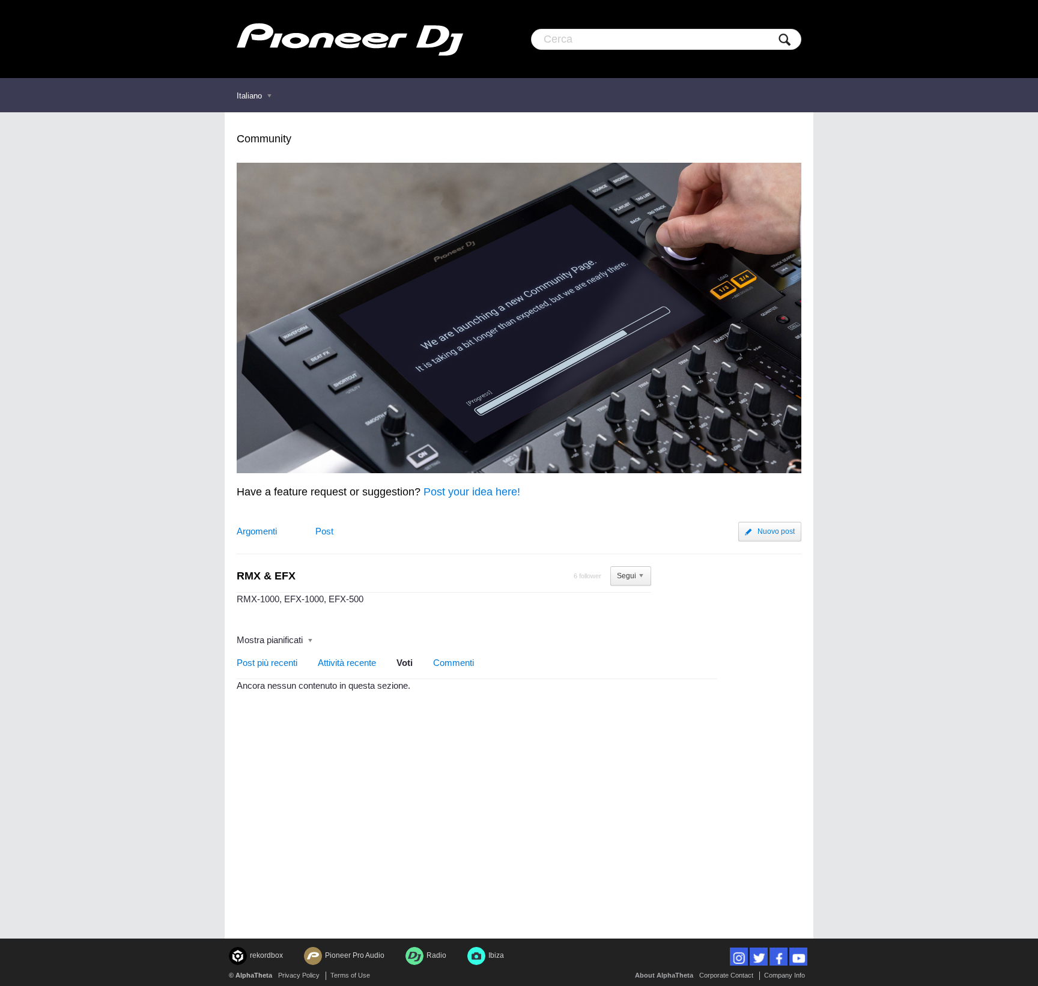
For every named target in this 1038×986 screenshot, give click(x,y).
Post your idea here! (471, 492)
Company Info (784, 975)
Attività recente (347, 663)
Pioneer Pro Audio (354, 955)
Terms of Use (350, 975)
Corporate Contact (726, 975)
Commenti (453, 663)
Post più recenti (267, 663)
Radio (436, 955)
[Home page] (350, 39)
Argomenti (257, 531)
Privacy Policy (299, 975)
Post (324, 531)
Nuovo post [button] (776, 531)
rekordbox (266, 955)
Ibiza (496, 955)
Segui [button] (626, 576)
